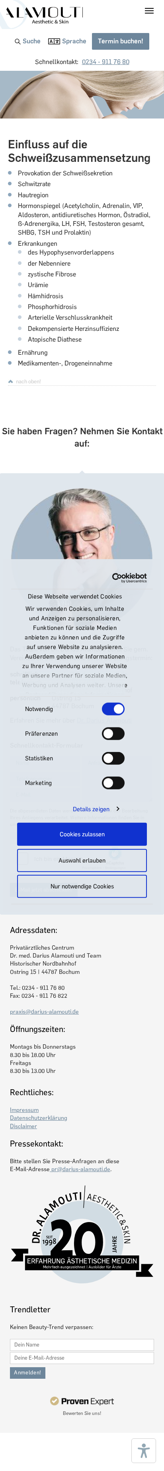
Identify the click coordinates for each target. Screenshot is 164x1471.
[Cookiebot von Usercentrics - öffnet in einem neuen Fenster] (113, 578)
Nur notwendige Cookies (82, 886)
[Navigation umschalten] (149, 10)
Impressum (24, 1109)
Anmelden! (27, 1373)
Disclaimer (23, 1126)
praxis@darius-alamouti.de (44, 1011)
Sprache (74, 41)
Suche (32, 41)
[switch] (113, 733)
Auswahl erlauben (82, 860)
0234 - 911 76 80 (105, 62)
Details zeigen (91, 808)
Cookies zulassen (82, 834)
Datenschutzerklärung (38, 1117)
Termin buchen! (120, 41)
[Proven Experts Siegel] (82, 1401)
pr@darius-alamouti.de (80, 1169)
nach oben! (28, 381)
